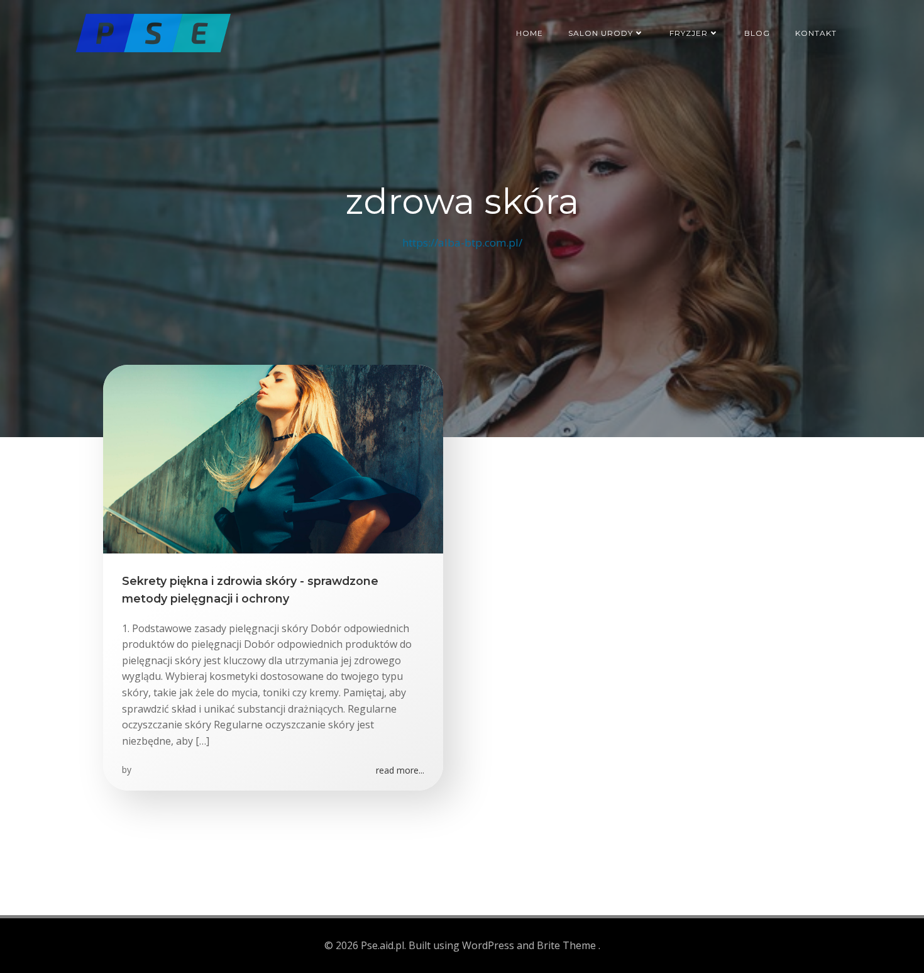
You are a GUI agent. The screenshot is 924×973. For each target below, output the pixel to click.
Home (529, 33)
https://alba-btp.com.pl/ (462, 242)
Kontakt (816, 33)
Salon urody (600, 33)
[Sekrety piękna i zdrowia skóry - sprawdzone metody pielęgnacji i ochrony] (273, 458)
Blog (757, 33)
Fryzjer (688, 33)
